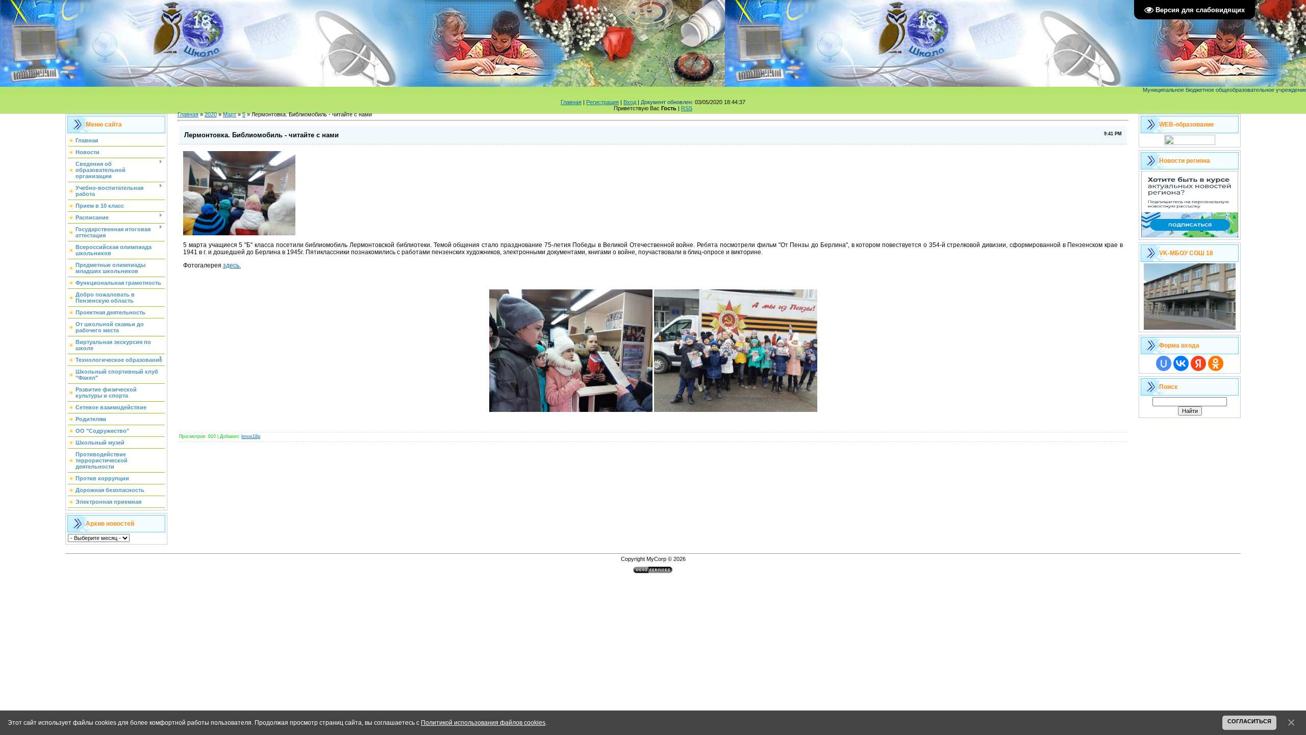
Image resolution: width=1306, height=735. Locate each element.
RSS (686, 108)
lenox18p (250, 436)
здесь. (232, 265)
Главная (571, 102)
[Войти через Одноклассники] (1215, 363)
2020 (211, 114)
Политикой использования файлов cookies (483, 722)
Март (229, 114)
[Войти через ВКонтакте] (1181, 363)
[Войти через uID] (1163, 363)
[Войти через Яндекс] (1198, 363)
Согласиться (1249, 721)
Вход (629, 102)
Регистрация (602, 102)
